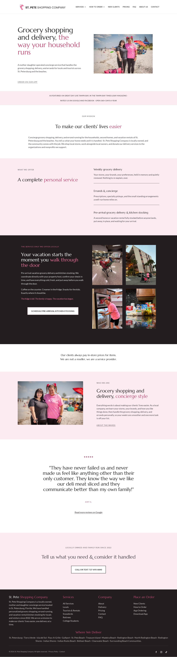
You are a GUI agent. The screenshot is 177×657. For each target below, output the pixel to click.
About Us (143, 7)
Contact (155, 7)
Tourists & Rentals (71, 610)
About (101, 603)
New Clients (114, 7)
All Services (68, 603)
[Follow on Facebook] (156, 652)
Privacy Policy (53, 652)
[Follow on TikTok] (166, 652)
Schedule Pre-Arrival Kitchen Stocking (53, 311)
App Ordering (140, 610)
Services (80, 7)
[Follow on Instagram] (161, 652)
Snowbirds (68, 614)
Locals (66, 607)
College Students (71, 620)
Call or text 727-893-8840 (88, 569)
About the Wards (106, 425)
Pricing (126, 7)
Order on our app (27, 82)
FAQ (134, 7)
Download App (141, 614)
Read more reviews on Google (88, 512)
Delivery (102, 607)
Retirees (67, 617)
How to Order (95, 7)
